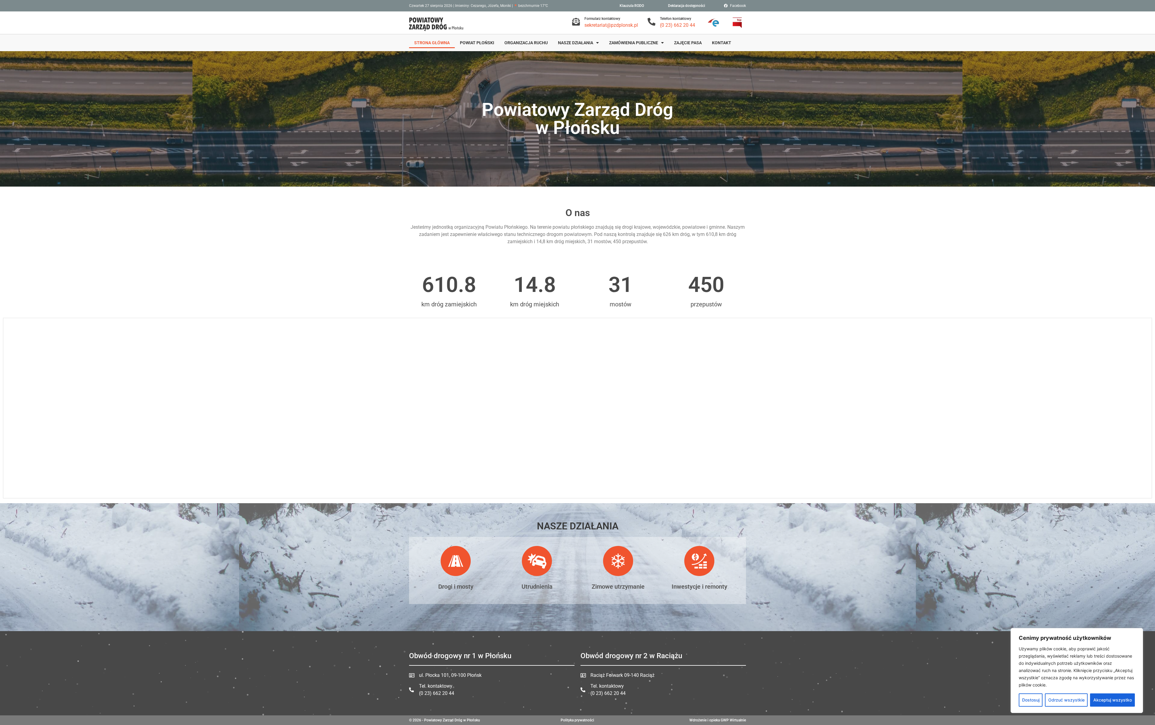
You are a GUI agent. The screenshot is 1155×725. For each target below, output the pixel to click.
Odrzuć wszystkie (1066, 699)
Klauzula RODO (632, 6)
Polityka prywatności (577, 720)
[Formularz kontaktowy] (576, 22)
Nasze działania (575, 42)
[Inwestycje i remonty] (699, 561)
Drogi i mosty (455, 586)
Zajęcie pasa (688, 42)
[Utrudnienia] (537, 561)
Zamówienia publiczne (633, 42)
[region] (1077, 670)
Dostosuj (1031, 699)
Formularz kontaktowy (602, 19)
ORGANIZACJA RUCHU (526, 42)
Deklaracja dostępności (686, 6)
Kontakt (721, 42)
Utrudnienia (537, 586)
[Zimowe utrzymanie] (618, 561)
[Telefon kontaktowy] (651, 22)
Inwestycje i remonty (699, 586)
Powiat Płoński (477, 42)
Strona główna (432, 42)
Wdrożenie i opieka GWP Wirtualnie (717, 720)
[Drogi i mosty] (456, 561)
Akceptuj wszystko (1112, 699)
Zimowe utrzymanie (618, 586)
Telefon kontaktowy (675, 19)
